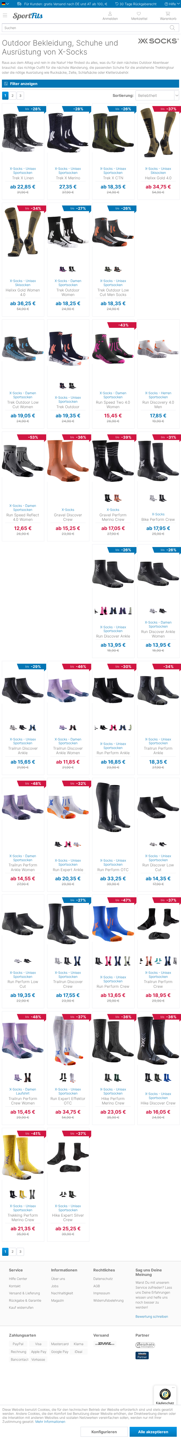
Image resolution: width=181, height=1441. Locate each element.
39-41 (7, 112)
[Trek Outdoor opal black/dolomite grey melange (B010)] (72, 386)
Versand (101, 1335)
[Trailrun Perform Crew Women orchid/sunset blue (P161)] (18, 1078)
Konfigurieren (104, 1431)
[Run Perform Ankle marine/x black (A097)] (122, 728)
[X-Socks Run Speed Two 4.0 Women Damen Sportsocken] (113, 348)
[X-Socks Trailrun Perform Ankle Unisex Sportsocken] (158, 690)
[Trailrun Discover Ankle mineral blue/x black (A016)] (32, 728)
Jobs (54, 1286)
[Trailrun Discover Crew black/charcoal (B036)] (68, 961)
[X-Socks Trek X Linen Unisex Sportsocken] (23, 132)
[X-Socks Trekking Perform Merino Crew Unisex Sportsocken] (23, 1157)
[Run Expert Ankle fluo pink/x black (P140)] (68, 845)
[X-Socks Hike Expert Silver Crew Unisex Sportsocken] (68, 1157)
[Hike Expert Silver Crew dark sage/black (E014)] (72, 1195)
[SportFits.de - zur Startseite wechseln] (31, 16)
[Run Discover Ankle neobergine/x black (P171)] (122, 611)
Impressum (101, 1293)
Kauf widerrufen (21, 1307)
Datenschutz (103, 1279)
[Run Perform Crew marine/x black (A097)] (118, 961)
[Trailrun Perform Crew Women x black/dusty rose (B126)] (27, 1078)
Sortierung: (123, 95)
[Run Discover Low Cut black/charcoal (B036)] (163, 845)
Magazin (57, 1300)
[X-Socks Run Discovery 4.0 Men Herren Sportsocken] (158, 348)
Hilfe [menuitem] (172, 4)
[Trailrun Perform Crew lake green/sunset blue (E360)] (158, 961)
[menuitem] (139, 15)
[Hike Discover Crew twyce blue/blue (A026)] (167, 1078)
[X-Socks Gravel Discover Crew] (68, 461)
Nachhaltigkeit (62, 1293)
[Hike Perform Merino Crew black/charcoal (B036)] (108, 1078)
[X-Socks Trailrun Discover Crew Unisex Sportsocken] (68, 924)
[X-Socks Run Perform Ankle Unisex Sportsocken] (113, 690)
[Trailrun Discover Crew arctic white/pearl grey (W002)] (58, 961)
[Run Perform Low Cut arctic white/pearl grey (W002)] (18, 961)
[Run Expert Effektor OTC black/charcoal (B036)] (63, 1078)
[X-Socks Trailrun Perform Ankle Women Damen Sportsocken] (23, 807)
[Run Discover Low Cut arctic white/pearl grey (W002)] (153, 845)
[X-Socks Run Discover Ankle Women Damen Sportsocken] (158, 573)
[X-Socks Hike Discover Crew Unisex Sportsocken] (158, 1040)
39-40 (7, 218)
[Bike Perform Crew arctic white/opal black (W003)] (153, 498)
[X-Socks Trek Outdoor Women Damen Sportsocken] (68, 232)
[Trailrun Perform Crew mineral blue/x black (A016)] (167, 961)
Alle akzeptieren (153, 1431)
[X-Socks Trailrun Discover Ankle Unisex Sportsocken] (23, 690)
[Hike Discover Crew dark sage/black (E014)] (158, 1078)
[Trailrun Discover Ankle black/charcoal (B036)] (23, 728)
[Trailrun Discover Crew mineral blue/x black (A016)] (77, 961)
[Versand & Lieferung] (111, 1344)
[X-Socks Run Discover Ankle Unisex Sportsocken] (113, 573)
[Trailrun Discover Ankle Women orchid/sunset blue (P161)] (63, 728)
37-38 (7, 211)
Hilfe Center (18, 1279)
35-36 (7, 204)
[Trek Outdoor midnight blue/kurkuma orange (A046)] (63, 386)
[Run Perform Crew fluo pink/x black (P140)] (108, 961)
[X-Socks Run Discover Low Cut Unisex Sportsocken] (158, 807)
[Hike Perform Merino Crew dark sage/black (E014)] (118, 1078)
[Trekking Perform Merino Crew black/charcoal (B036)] (13, 1195)
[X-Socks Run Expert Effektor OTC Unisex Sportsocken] (68, 1040)
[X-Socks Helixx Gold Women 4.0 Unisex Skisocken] (23, 232)
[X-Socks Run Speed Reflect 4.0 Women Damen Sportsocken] (23, 461)
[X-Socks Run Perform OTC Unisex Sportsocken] (113, 807)
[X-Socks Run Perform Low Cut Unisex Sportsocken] (23, 924)
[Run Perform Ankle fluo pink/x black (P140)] (113, 728)
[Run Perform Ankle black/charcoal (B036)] (103, 728)
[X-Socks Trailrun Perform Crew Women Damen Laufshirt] (23, 1040)
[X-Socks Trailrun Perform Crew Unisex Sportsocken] (158, 924)
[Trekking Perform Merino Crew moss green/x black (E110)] (32, 1195)
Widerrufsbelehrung (108, 1300)
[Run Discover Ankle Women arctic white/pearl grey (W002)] (153, 611)
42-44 (7, 118)
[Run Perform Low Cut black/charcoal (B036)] (27, 961)
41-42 (7, 225)
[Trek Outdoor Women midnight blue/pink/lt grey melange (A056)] (63, 269)
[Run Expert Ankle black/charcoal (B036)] (58, 845)
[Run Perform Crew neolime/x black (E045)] (127, 961)
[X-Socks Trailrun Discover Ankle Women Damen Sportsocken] (68, 690)
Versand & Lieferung (24, 1293)
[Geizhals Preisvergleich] (145, 1345)
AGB (96, 1286)
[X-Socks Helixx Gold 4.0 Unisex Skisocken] (158, 132)
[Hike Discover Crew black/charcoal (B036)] (148, 1078)
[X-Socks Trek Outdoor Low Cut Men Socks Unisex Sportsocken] (113, 232)
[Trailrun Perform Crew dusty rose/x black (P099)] (148, 961)
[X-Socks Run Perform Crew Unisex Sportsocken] (113, 924)
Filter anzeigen (23, 83)
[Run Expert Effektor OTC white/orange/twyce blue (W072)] (72, 1078)
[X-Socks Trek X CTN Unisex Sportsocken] (113, 132)
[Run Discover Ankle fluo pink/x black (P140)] (103, 611)
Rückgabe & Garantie (25, 1300)
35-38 (7, 105)
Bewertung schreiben (152, 1316)
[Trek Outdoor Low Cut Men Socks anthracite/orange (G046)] (118, 269)
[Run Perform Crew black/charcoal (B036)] (99, 961)
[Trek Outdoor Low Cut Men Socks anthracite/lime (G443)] (108, 269)
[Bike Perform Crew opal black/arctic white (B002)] (163, 498)
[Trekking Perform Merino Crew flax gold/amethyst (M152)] (23, 1195)
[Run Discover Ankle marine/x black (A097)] (113, 611)
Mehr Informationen (50, 1422)
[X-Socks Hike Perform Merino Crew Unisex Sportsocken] (113, 1040)
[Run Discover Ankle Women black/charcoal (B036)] (163, 611)
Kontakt (15, 1286)
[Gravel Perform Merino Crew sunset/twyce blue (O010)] (118, 498)
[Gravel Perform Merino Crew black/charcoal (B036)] (108, 498)
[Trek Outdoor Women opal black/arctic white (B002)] (72, 269)
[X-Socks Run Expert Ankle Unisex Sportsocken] (68, 807)
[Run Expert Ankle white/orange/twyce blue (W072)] (77, 845)
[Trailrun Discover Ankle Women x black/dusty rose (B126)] (72, 728)
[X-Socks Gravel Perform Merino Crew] (113, 461)
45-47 (7, 125)
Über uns (58, 1279)
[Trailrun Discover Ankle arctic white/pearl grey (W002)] (13, 728)
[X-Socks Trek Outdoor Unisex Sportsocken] (68, 348)
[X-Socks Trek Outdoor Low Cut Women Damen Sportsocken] (23, 348)
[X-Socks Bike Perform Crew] (158, 461)
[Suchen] (172, 27)
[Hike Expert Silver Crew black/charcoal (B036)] (63, 1195)
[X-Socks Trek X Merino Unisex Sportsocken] (68, 132)
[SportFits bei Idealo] (142, 1355)
